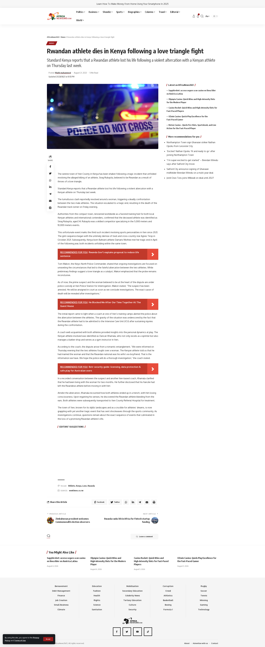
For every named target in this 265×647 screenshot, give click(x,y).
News (51, 43)
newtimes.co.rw (76, 490)
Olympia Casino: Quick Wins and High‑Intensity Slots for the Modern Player (108, 561)
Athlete (71, 486)
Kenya (78, 486)
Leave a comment (146, 536)
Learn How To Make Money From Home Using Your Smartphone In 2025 (132, 3)
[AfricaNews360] (59, 16)
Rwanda (91, 486)
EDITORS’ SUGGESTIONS (71, 426)
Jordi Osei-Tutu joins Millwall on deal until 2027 (190, 178)
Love (84, 486)
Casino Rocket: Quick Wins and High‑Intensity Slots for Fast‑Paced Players (151, 561)
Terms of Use (20, 640)
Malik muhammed (63, 72)
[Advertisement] (132, 24)
